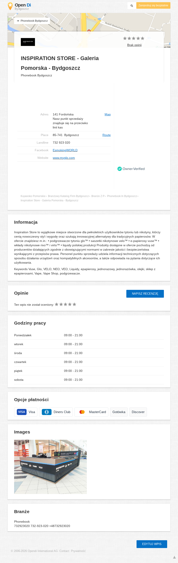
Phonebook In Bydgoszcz (122, 196)
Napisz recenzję (145, 293)
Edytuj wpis (152, 544)
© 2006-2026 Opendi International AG (34, 551)
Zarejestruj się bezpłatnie (153, 5)
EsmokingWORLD (65, 150)
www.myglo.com (64, 157)
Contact (64, 551)
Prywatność (78, 551)
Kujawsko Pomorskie (33, 196)
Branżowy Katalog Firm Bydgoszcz (68, 196)
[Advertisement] (64, 175)
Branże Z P (97, 196)
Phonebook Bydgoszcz (34, 20)
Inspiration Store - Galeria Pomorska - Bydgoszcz (49, 200)
